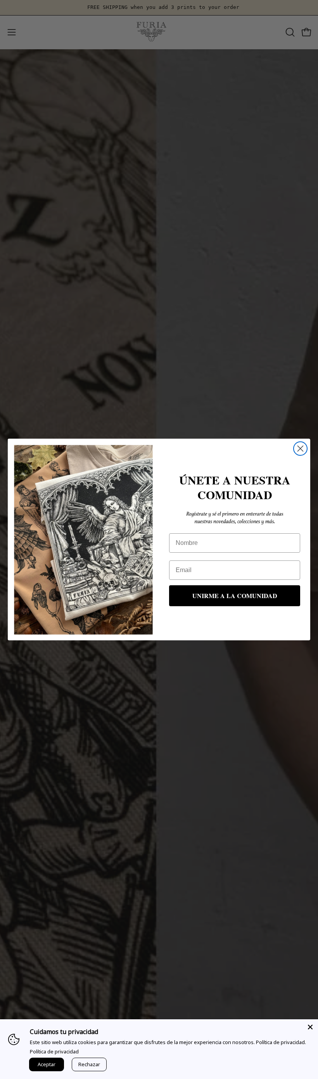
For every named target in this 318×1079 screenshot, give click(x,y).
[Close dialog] (300, 448)
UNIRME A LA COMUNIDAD (234, 595)
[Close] (310, 1027)
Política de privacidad (54, 1051)
